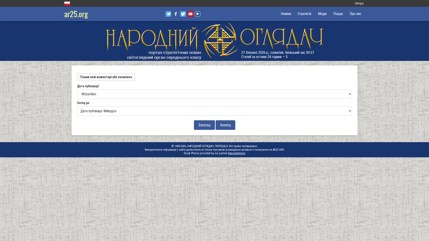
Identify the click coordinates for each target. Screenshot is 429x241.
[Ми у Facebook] (176, 14)
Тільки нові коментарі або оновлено (106, 77)
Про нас (355, 14)
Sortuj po (83, 103)
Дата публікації (88, 86)
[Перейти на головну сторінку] (214, 41)
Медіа (322, 14)
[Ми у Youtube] (190, 14)
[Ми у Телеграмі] (168, 14)
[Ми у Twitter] (183, 14)
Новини (286, 14)
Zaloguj (359, 3)
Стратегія (304, 14)
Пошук (338, 14)
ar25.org (76, 13)
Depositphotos (236, 153)
